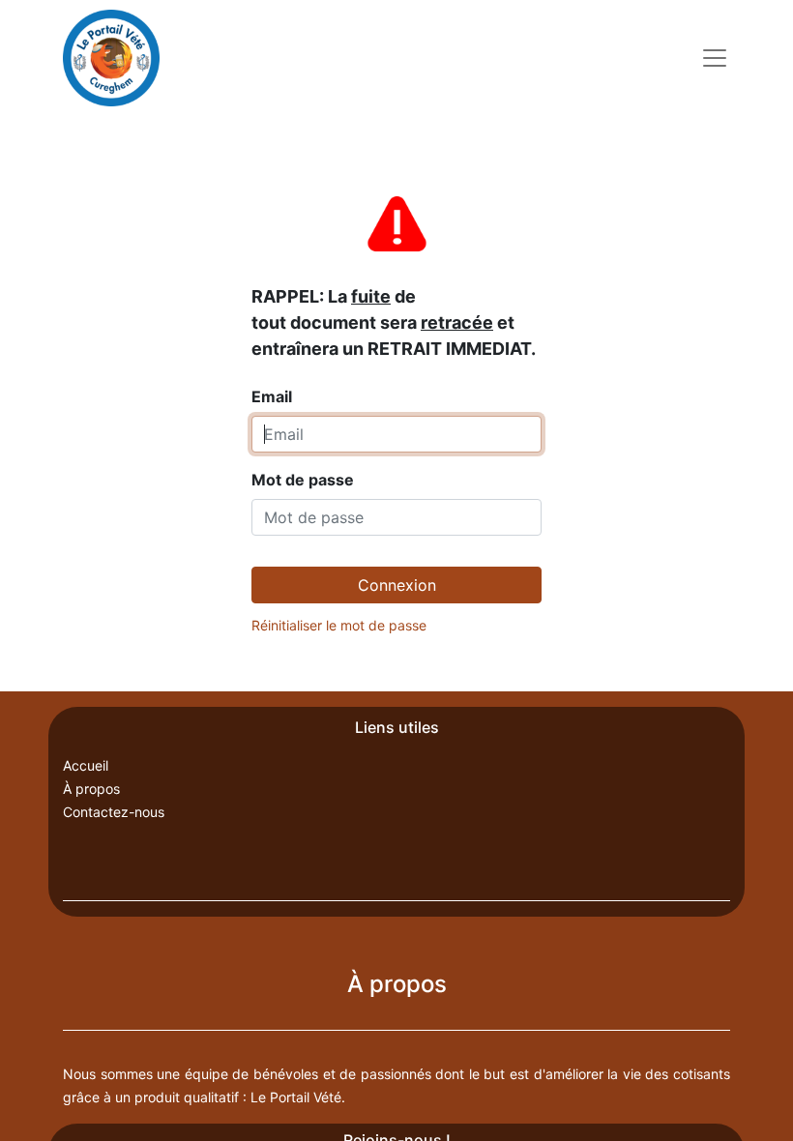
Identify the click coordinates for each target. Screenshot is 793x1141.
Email (393, 346)
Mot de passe (302, 479)
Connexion (397, 585)
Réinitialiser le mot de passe (338, 625)
